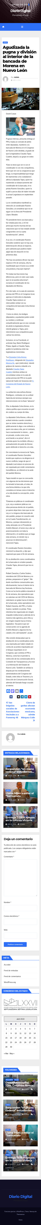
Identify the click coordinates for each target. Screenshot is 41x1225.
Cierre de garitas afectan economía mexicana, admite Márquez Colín (28, 710)
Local (5, 42)
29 (6, 1047)
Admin (16, 77)
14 (35, 1033)
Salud (16, 1079)
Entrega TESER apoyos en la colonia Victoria (20, 819)
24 (16, 1042)
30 (11, 1047)
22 (6, 1042)
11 (20, 1033)
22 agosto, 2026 (14, 1089)
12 (25, 1033)
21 (35, 1038)
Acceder (7, 965)
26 (25, 1042)
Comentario (9, 857)
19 (25, 1038)
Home (20, 1220)
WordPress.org (10, 982)
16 (11, 1038)
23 (11, 1042)
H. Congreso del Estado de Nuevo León (20, 384)
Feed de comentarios (12, 976)
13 (30, 1033)
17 (16, 1038)
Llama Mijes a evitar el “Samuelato (20, 795)
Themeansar (20, 1214)
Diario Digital (20, 11)
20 (30, 1038)
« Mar (6, 1053)
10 (16, 1033)
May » (12, 1053)
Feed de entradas (11, 971)
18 (20, 1038)
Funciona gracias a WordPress (14, 1211)
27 (30, 1042)
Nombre (7, 902)
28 (35, 1042)
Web (5, 930)
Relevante (9, 1079)
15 (6, 1038)
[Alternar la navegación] (22, 27)
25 (20, 1042)
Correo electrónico (11, 916)
